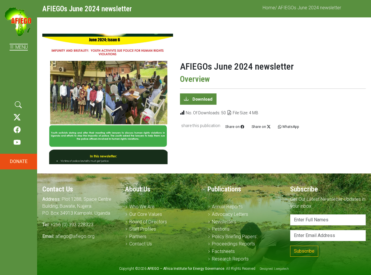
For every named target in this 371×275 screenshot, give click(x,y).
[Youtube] (17, 143)
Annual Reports (227, 206)
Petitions (221, 229)
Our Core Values (145, 214)
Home (269, 7)
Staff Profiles (142, 229)
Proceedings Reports (233, 244)
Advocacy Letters (230, 214)
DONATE (19, 161)
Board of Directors (148, 222)
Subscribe (304, 251)
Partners (137, 236)
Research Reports (230, 259)
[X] (17, 117)
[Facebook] (17, 130)
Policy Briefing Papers (234, 236)
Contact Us (140, 244)
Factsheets (223, 251)
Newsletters (224, 222)
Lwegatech (281, 269)
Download (201, 99)
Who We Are (141, 206)
